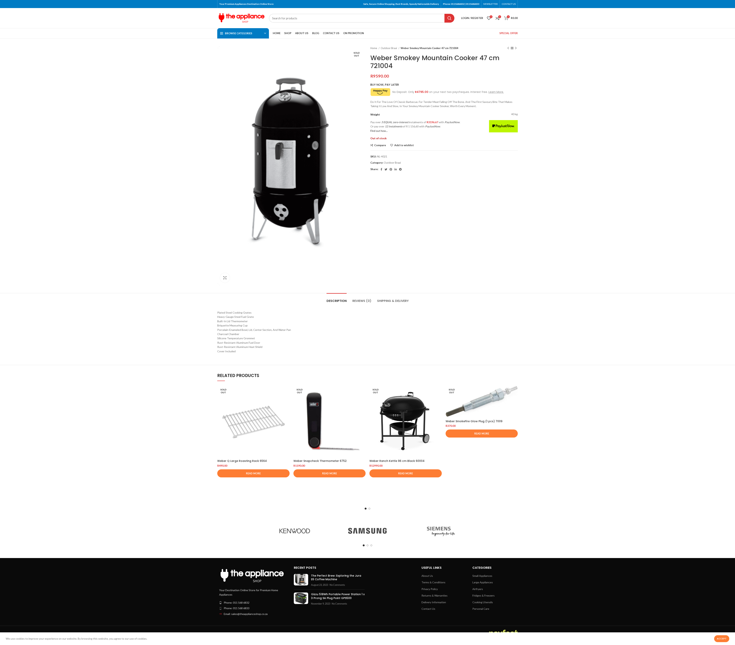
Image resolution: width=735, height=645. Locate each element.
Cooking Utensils (482, 602)
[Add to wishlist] (287, 408)
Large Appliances (482, 582)
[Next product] (516, 48)
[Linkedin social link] (395, 169)
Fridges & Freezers (483, 595)
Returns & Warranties (434, 595)
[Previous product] (508, 48)
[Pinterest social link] (390, 169)
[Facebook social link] (381, 169)
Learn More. (496, 92)
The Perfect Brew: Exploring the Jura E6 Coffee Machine (336, 577)
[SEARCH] (449, 18)
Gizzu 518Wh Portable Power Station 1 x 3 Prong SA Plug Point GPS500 (338, 596)
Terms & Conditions (433, 582)
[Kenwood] (294, 531)
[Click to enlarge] (225, 278)
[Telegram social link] (400, 169)
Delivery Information (433, 602)
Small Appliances (482, 575)
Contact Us (428, 608)
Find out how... (379, 130)
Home (374, 48)
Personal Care (480, 608)
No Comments (337, 585)
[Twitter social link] (385, 169)
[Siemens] (440, 531)
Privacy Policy (429, 589)
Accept (722, 638)
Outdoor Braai (389, 48)
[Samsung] (367, 531)
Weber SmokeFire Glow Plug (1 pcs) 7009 (474, 421)
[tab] (337, 299)
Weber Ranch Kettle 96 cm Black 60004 (397, 461)
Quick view (287, 400)
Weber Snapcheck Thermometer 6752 (320, 461)
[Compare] (287, 391)
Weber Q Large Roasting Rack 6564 (242, 461)
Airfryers (477, 589)
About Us (427, 575)
